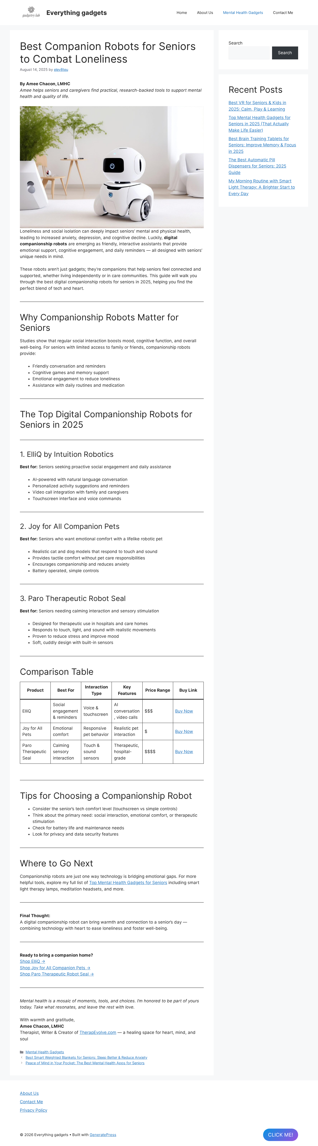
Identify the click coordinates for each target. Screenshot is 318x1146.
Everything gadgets (76, 12)
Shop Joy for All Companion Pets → (55, 967)
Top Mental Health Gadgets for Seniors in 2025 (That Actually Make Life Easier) (259, 124)
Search (235, 43)
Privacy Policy (33, 1110)
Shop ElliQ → (32, 961)
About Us (205, 12)
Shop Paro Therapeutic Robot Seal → (57, 974)
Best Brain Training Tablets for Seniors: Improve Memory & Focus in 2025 (262, 145)
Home (182, 12)
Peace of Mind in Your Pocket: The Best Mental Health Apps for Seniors (85, 1063)
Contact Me (283, 12)
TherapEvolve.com (98, 1032)
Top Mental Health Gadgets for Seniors (128, 882)
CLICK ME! (280, 1135)
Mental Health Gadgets (243, 12)
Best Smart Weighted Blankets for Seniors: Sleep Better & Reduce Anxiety (86, 1057)
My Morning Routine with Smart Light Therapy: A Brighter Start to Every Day (262, 187)
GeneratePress (103, 1134)
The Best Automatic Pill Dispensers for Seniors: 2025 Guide (257, 166)
